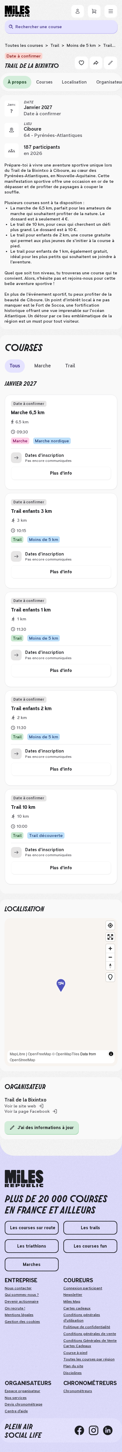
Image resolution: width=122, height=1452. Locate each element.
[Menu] (110, 11)
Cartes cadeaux (77, 1308)
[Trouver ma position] (110, 925)
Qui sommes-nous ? (22, 1295)
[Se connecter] (77, 11)
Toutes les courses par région (89, 1359)
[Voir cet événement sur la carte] (11, 130)
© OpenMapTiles (65, 1053)
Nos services (16, 1398)
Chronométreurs (77, 1391)
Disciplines (72, 1373)
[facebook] (82, 1430)
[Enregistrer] (81, 62)
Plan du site (73, 1366)
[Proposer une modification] (110, 62)
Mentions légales (19, 1315)
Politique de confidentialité (86, 1327)
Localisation (74, 82)
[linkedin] (110, 1430)
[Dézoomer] (110, 957)
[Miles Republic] (17, 11)
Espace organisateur (22, 1391)
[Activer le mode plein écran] (110, 937)
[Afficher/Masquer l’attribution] (111, 1053)
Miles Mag (71, 1301)
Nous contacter (18, 1288)
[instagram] (96, 1430)
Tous (14, 366)
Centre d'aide (16, 1411)
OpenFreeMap (39, 1053)
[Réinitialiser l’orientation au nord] (110, 965)
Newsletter (72, 1295)
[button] (61, 992)
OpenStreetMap (22, 1059)
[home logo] (24, 1178)
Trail (54, 45)
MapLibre (17, 1053)
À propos (17, 82)
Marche (42, 366)
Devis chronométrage (23, 1404)
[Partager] (95, 62)
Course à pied (75, 1353)
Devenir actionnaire (21, 1301)
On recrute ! (15, 1308)
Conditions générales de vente (89, 1334)
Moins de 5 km (81, 45)
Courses (44, 82)
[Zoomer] (110, 948)
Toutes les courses (24, 45)
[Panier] (94, 11)
